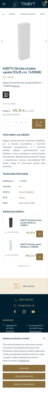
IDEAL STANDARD (26, 192)
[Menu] (4, 4)
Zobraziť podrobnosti (24, 384)
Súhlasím (24, 368)
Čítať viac (16, 86)
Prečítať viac (23, 360)
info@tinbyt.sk (26, 305)
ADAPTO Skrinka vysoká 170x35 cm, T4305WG (30, 245)
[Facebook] (15, 311)
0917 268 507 (26, 299)
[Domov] (3, 14)
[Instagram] (24, 311)
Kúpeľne (12, 14)
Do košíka (38, 124)
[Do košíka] (39, 234)
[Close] (44, 338)
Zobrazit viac (22, 266)
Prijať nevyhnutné (24, 376)
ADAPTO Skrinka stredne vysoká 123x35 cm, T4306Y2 (31, 222)
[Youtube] (33, 311)
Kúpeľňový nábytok (28, 14)
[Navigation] (2, 41)
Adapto (11, 77)
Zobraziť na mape (35, 331)
